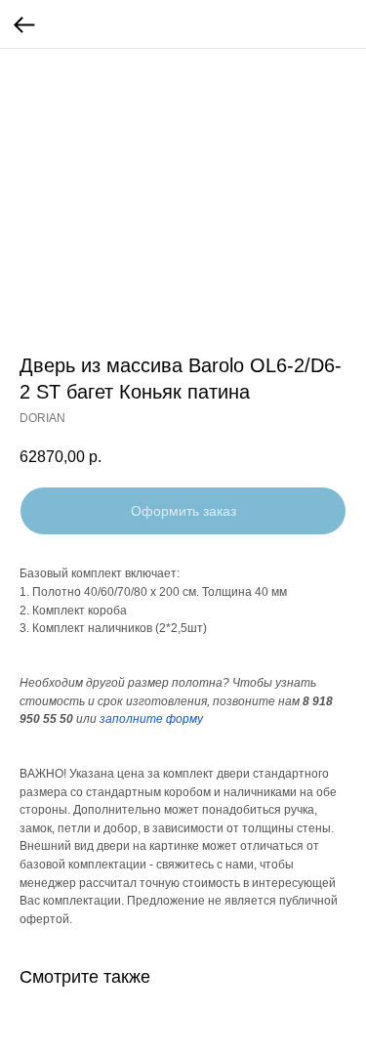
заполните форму (151, 719)
